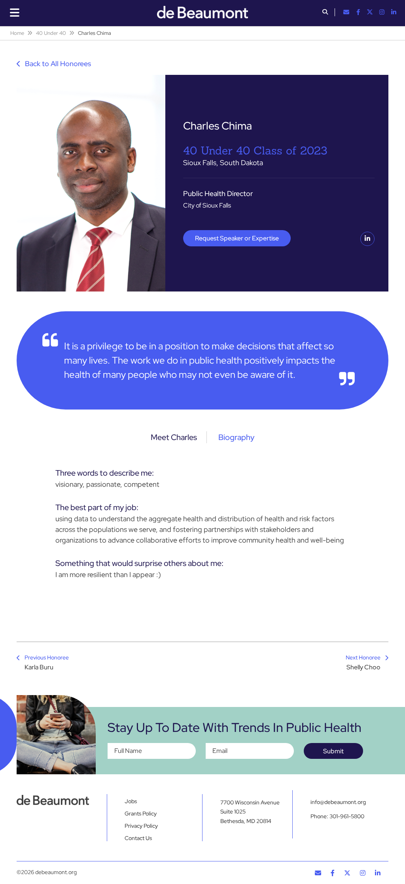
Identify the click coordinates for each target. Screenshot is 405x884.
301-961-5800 (346, 816)
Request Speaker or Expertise (237, 238)
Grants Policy (141, 813)
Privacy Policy (141, 825)
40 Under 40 (51, 33)
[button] (325, 12)
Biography (236, 437)
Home (17, 33)
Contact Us (138, 838)
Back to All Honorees (57, 63)
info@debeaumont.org (338, 802)
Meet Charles (174, 437)
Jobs (131, 801)
